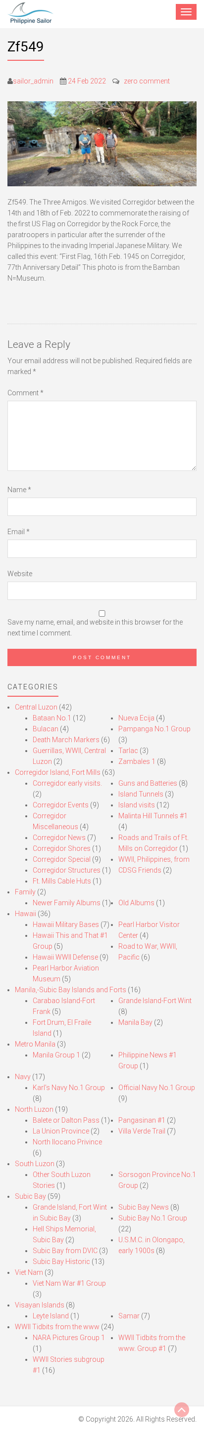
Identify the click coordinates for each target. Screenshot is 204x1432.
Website (19, 574)
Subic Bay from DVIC (65, 1251)
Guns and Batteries (147, 783)
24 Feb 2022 (87, 81)
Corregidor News (59, 838)
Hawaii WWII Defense (65, 957)
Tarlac (128, 751)
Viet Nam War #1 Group (69, 1283)
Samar (129, 1316)
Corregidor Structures (67, 870)
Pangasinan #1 (141, 1120)
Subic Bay (30, 1196)
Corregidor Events (61, 805)
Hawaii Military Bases (66, 924)
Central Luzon (36, 707)
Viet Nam (29, 1272)
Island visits (136, 805)
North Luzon (34, 1109)
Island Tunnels (140, 794)
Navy (23, 1077)
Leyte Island (51, 1316)
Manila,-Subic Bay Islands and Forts (70, 990)
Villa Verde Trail (141, 1131)
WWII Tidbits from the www (57, 1327)
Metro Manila (35, 1044)
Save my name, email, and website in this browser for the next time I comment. (95, 627)
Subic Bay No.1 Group (152, 1218)
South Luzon (34, 1164)
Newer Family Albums (67, 903)
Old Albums (136, 903)
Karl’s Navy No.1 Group (69, 1088)
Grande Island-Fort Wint (155, 1001)
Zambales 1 (136, 761)
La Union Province (61, 1131)
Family (25, 892)
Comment (25, 393)
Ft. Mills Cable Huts (62, 881)
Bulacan (45, 729)
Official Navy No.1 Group (156, 1088)
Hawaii (25, 914)
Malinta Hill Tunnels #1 (153, 816)
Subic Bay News (143, 1207)
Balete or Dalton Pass (66, 1120)
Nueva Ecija (136, 718)
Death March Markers (66, 740)
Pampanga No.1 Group (154, 729)
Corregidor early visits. (67, 783)
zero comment (147, 81)
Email (18, 532)
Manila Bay (135, 1022)
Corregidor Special (62, 859)
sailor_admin (33, 81)
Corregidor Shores (62, 848)
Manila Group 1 (56, 1055)
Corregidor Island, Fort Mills (58, 772)
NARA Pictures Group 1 (69, 1338)
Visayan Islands (39, 1305)
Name (19, 490)
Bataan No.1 (52, 718)
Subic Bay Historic (61, 1261)
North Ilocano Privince (67, 1142)
